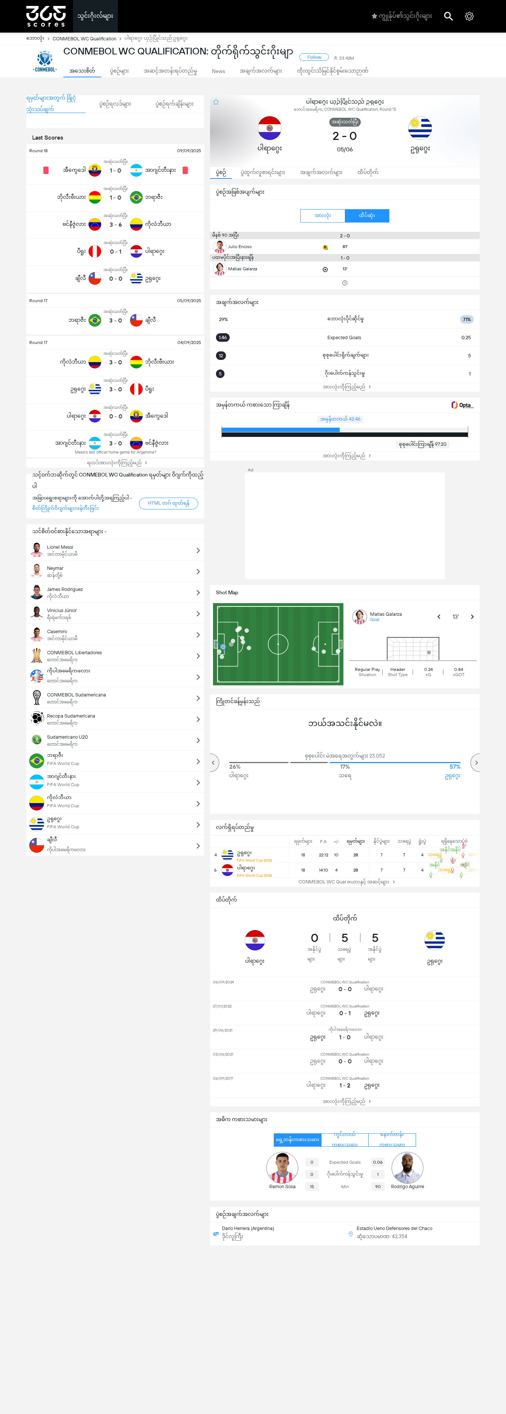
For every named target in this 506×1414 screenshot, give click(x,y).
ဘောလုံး (35, 38)
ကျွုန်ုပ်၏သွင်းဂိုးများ (405, 15)
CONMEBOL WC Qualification (84, 38)
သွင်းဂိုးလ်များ (95, 15)
